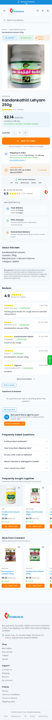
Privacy (5, 691)
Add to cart (13, 526)
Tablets (5, 655)
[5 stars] (11, 110)
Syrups (5, 659)
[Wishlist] (37, 10)
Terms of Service (9, 698)
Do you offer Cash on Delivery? (18, 455)
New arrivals (7, 652)
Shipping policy (8, 701)
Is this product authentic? (15, 441)
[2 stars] (5, 110)
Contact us (7, 669)
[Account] (42, 10)
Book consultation (13, 423)
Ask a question (9, 410)
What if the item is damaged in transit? (21, 461)
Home (4, 30)
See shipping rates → (18, 160)
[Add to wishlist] (19, 488)
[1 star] (3, 110)
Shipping (5, 673)
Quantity (6, 133)
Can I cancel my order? (14, 468)
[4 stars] (9, 110)
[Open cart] (47, 10)
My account (7, 680)
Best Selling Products (18, 30)
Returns (5, 677)
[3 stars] (7, 110)
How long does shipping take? (18, 448)
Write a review (9, 385)
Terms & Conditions (11, 694)
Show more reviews (24, 379)
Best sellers (7, 648)
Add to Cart (28, 141)
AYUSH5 (43, 170)
